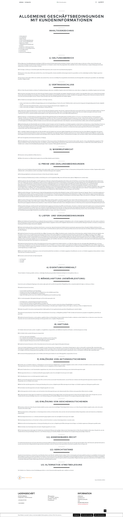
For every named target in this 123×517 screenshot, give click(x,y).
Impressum (80, 496)
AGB (79, 501)
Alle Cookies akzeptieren (100, 515)
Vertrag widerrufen (83, 504)
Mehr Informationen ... (57, 515)
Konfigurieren (76, 515)
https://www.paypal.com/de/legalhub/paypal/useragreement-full (66, 118)
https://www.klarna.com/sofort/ (38, 196)
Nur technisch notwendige (87, 515)
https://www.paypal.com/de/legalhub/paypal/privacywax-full (64, 119)
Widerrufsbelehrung (83, 502)
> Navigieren (21, 503)
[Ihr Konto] (96, 2)
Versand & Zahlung (82, 499)
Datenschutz (81, 497)
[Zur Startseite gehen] (61, 2)
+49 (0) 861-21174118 (22, 500)
